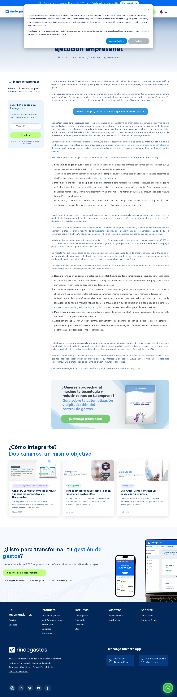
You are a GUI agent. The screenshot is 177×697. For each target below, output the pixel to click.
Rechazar (139, 41)
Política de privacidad (37, 25)
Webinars (79, 624)
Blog (77, 628)
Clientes (13, 624)
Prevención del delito (43, 667)
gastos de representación (104, 178)
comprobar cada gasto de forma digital (80, 307)
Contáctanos (147, 615)
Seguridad (46, 628)
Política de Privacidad (19, 663)
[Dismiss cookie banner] (148, 10)
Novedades (80, 620)
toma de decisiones (66, 349)
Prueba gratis (129, 3)
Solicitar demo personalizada (23, 572)
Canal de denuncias (18, 671)
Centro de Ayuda (149, 620)
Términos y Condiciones (20, 667)
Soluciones (47, 633)
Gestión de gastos (51, 615)
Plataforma (47, 624)
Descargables (81, 615)
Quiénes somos (115, 615)
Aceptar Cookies (116, 41)
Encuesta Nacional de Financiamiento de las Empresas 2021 (126, 230)
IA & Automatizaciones (53, 620)
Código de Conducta (41, 663)
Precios (12, 620)
